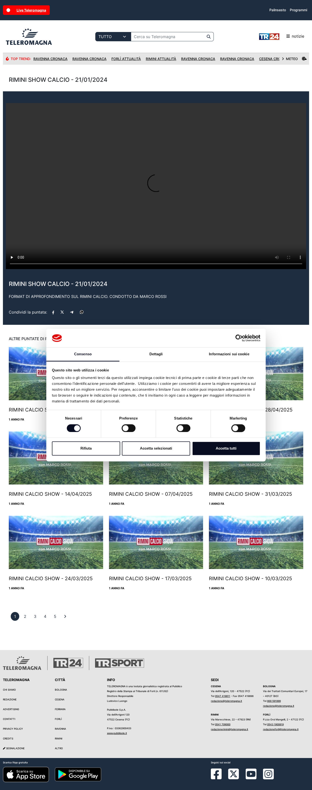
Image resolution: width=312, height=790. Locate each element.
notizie (298, 36)
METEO (292, 59)
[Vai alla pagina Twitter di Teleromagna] (233, 773)
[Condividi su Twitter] (62, 312)
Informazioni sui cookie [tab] (229, 354)
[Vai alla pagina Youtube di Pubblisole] (251, 777)
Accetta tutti (226, 448)
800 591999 (274, 700)
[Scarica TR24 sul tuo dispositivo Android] (78, 774)
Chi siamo (9, 689)
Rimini (58, 738)
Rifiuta (86, 448)
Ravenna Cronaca (50, 59)
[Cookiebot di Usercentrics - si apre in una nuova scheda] (239, 338)
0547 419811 (222, 696)
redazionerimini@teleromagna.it (229, 729)
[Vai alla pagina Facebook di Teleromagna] (219, 777)
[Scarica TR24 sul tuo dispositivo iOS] (26, 774)
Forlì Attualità (126, 59)
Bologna (61, 689)
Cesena (59, 699)
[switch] (129, 428)
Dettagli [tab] (156, 354)
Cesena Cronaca (275, 59)
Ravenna (60, 728)
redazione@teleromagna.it (226, 700)
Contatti (9, 718)
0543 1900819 (275, 724)
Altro (59, 748)
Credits (8, 738)
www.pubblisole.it (117, 733)
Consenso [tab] (83, 354)
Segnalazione (15, 748)
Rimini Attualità (161, 59)
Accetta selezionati (156, 448)
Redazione (10, 699)
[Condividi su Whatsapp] (82, 312)
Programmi (298, 10)
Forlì (58, 718)
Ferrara (60, 709)
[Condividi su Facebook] (53, 312)
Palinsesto (277, 10)
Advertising (11, 709)
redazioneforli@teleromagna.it (281, 729)
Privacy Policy (13, 728)
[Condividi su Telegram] (72, 312)
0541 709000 (222, 724)
